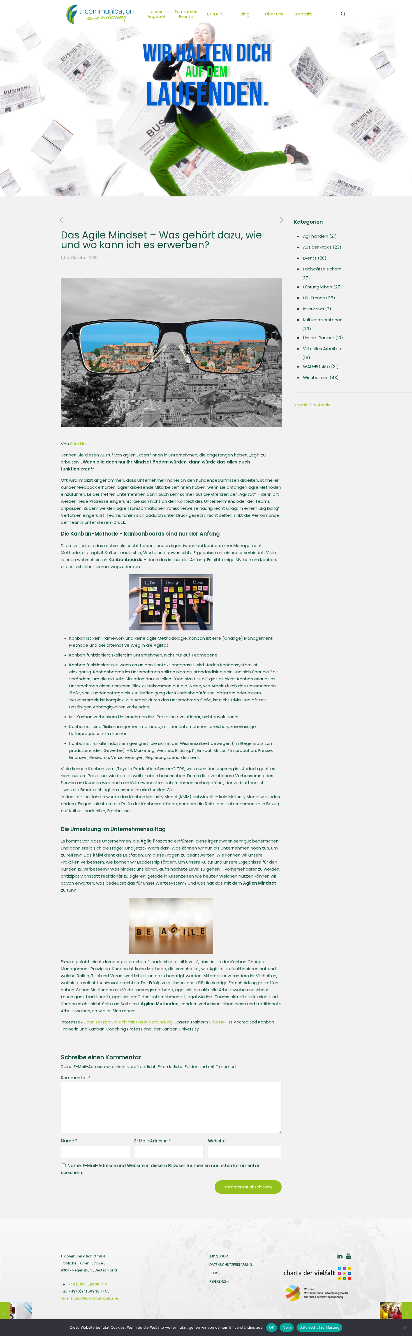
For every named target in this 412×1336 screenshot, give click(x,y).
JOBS (213, 1273)
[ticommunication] (99, 14)
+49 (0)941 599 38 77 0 (87, 1284)
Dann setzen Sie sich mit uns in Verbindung (128, 1022)
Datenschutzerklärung (319, 1327)
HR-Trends (314, 298)
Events (310, 258)
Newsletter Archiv (312, 405)
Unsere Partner (318, 338)
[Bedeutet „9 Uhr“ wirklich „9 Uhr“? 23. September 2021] (16, 1313)
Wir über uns (315, 377)
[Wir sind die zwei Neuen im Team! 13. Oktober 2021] (396, 1313)
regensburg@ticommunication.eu (90, 1298)
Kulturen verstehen (322, 320)
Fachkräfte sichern (322, 269)
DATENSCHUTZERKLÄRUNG (230, 1264)
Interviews (313, 309)
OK (271, 1327)
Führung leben (317, 287)
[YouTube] (348, 1256)
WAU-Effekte (316, 366)
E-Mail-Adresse (152, 1141)
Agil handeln (315, 236)
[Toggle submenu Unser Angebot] (167, 14)
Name (69, 1141)
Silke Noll (78, 444)
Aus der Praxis (317, 247)
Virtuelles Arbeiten (322, 349)
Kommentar (76, 1078)
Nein (287, 1327)
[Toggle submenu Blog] (255, 14)
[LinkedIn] (340, 1256)
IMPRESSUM (218, 1256)
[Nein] (405, 1327)
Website (217, 1141)
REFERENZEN (219, 1281)
